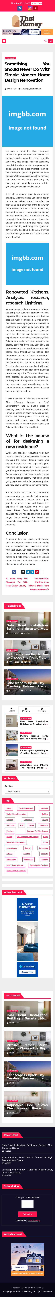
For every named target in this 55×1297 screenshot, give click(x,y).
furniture (10, 831)
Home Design (10, 58)
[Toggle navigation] (50, 41)
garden (9, 837)
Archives (9, 786)
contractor (28, 820)
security (44, 859)
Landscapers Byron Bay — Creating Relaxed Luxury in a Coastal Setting (27, 686)
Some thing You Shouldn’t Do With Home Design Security (17, 582)
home (45, 837)
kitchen (9, 854)
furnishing (44, 825)
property (44, 854)
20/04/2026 (14, 1023)
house (45, 842)
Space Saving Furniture (39, 865)
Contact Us (16, 1288)
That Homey (34, 1220)
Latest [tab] (12, 711)
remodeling (11, 859)
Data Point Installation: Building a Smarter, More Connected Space (27, 628)
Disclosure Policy (28, 1288)
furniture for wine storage (37, 831)
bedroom (44, 808)
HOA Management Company (28, 837)
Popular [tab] (26, 711)
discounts (10, 825)
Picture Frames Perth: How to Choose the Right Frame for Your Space (27, 657)
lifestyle (26, 854)
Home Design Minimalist (16, 842)
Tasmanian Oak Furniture (16, 871)
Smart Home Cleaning (15, 865)
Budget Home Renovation (16, 814)
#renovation (35, 89)
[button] (45, 41)
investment (43, 848)
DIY (21, 825)
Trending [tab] (42, 711)
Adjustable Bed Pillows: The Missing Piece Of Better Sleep (34, 768)
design (45, 820)
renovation (28, 859)
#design (25, 89)
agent (9, 808)
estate (31, 825)
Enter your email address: (27, 1197)
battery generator (26, 808)
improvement (12, 848)
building (45, 814)
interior (28, 848)
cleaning (10, 820)
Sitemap (40, 1288)
